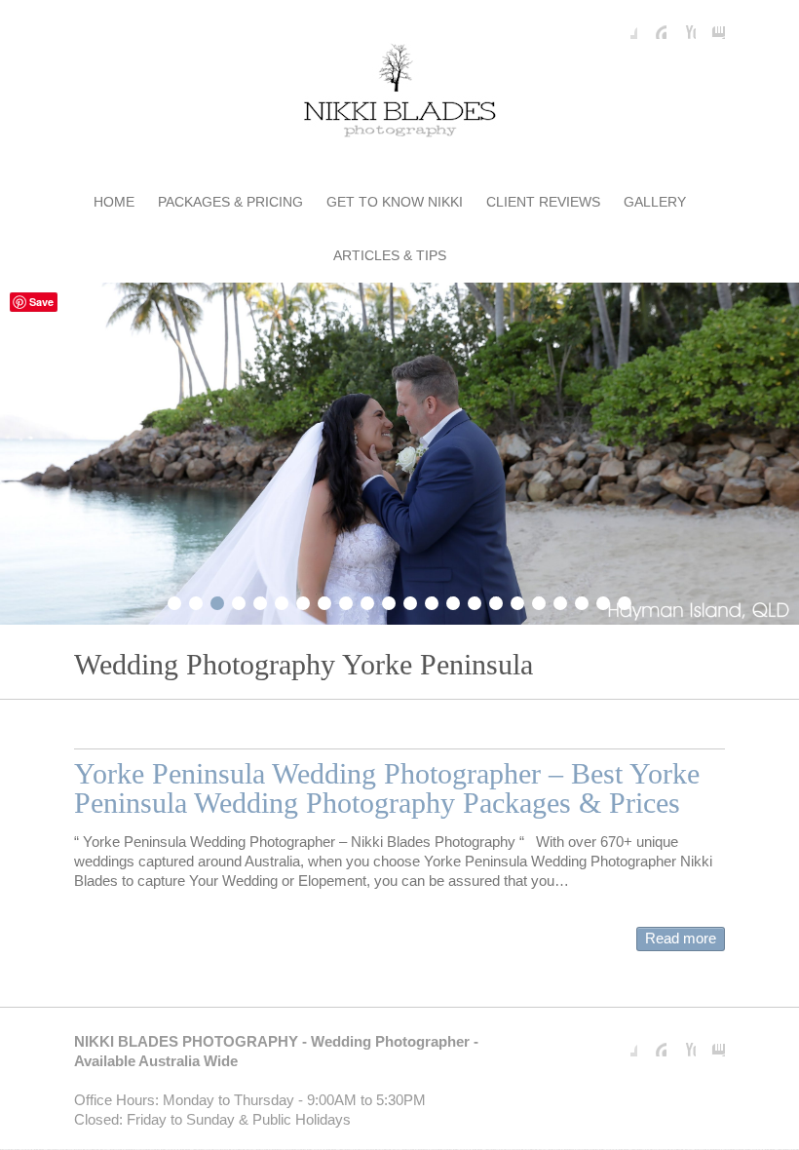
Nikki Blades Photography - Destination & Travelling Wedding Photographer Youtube (681, 24)
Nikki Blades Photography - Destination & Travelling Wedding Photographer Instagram (710, 24)
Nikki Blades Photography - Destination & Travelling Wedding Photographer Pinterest (651, 24)
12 (410, 600)
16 (496, 600)
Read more (680, 938)
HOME (114, 202)
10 (367, 600)
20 (582, 600)
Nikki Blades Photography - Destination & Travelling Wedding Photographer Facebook (622, 24)
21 (603, 600)
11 (389, 600)
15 (474, 600)
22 (624, 600)
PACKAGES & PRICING (230, 202)
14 (453, 600)
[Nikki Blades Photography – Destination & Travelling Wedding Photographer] (399, 94)
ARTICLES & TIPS (389, 255)
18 (539, 600)
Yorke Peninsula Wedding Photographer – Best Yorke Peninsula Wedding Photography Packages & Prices (387, 788)
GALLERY (655, 202)
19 (560, 600)
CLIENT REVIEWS (543, 202)
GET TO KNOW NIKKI (394, 202)
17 (517, 600)
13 (432, 600)
